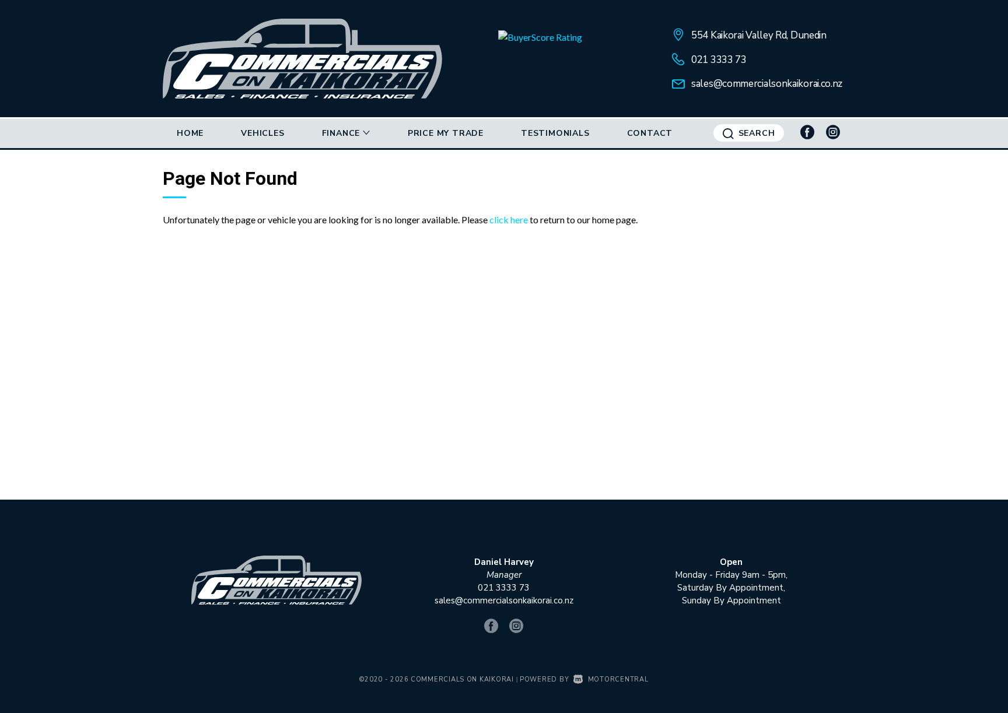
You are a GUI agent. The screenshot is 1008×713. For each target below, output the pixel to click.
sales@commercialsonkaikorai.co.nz (766, 83)
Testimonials (555, 133)
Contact (650, 133)
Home (190, 133)
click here (508, 219)
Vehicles (262, 133)
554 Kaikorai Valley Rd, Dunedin (759, 35)
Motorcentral (618, 679)
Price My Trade (446, 133)
